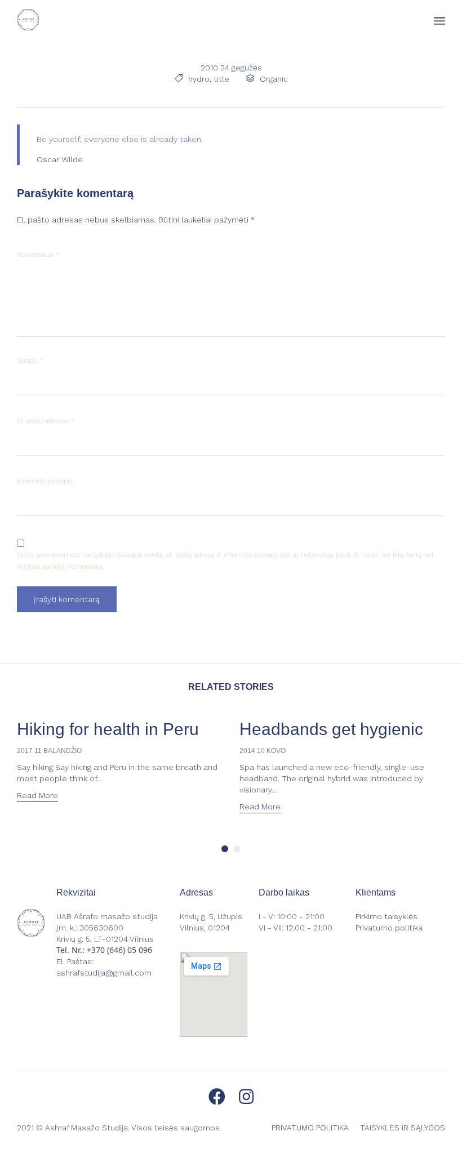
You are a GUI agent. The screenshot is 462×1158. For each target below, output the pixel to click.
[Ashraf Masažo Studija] (28, 19)
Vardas (30, 360)
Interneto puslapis (45, 481)
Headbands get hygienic (331, 729)
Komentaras (38, 255)
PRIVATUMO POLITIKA (310, 1127)
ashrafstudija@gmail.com (104, 972)
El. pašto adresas (46, 421)
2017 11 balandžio (49, 751)
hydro (199, 78)
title (221, 78)
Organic (274, 78)
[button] (37, 796)
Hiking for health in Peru (108, 729)
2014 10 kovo (262, 751)
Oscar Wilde (60, 159)
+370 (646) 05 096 (119, 950)
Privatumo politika (389, 927)
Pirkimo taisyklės (386, 916)
